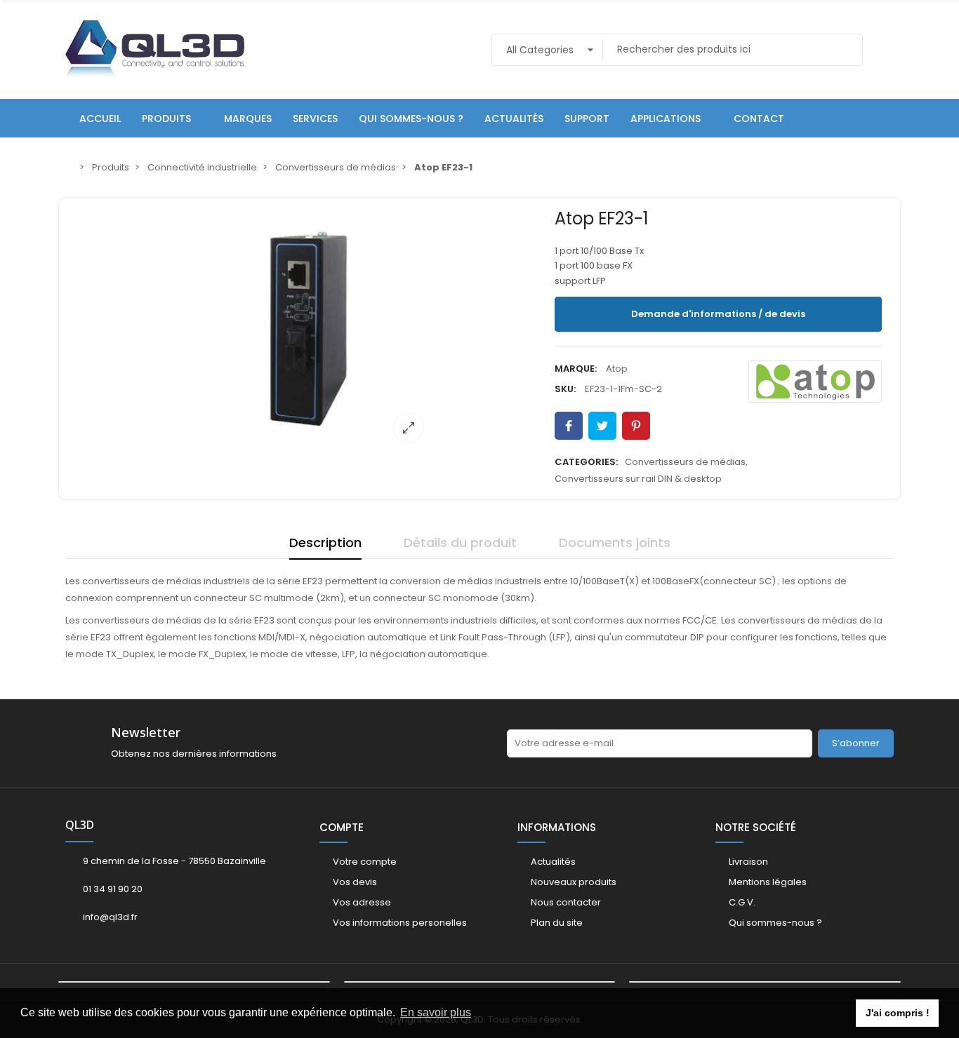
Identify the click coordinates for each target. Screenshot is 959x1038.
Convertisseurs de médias (685, 462)
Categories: (586, 462)
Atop (617, 368)
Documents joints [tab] (614, 542)
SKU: (565, 389)
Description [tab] (325, 542)
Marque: (576, 368)
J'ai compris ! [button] (898, 1012)
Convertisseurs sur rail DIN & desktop (638, 478)
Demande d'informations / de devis (718, 314)
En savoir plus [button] (435, 1012)
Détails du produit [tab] (460, 542)
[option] (309, 328)
